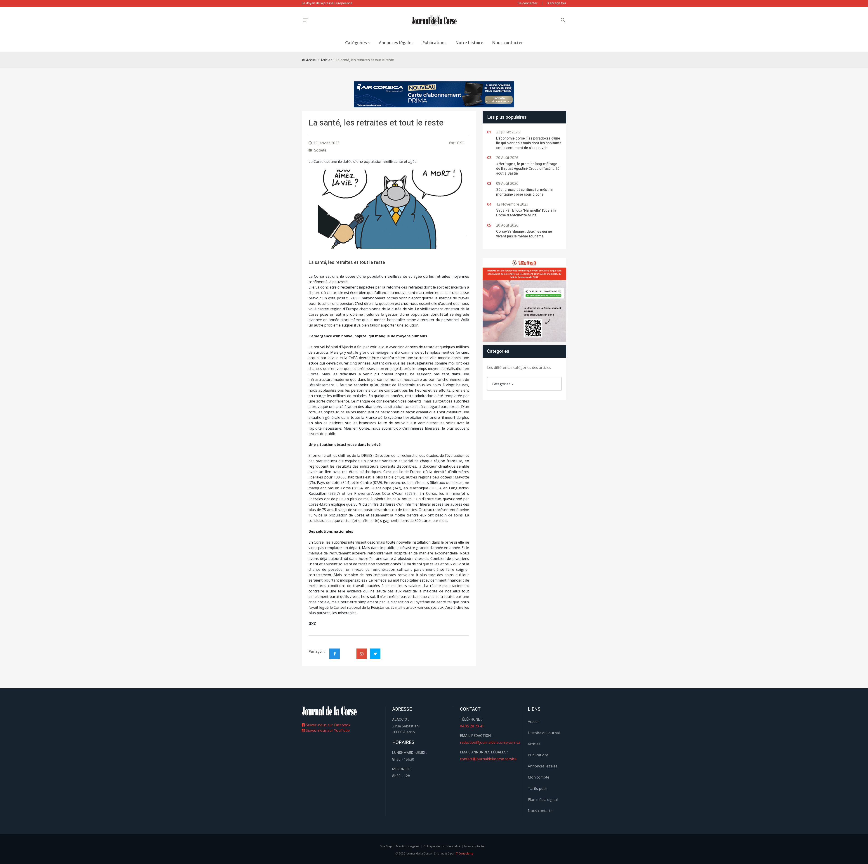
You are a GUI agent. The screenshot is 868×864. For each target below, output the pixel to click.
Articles (327, 60)
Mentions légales (408, 846)
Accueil (311, 60)
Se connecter (528, 3)
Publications (434, 42)
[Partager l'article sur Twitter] (375, 654)
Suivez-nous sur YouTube (327, 730)
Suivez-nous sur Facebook (327, 724)
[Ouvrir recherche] (305, 20)
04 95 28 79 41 (472, 726)
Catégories (356, 42)
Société (320, 150)
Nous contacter (507, 42)
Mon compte (538, 777)
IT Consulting (464, 853)
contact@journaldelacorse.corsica (488, 758)
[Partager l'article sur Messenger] (348, 650)
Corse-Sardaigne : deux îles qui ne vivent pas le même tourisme (524, 234)
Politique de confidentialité (442, 846)
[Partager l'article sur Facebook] (334, 654)
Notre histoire (469, 42)
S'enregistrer (556, 3)
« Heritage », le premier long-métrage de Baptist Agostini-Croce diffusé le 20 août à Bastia (527, 168)
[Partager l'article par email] (361, 654)
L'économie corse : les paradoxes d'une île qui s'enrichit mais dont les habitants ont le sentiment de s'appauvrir (528, 143)
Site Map (386, 846)
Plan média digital (543, 799)
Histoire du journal (544, 732)
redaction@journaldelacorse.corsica (490, 742)
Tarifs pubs (537, 788)
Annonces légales (396, 42)
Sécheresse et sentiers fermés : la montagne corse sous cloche (524, 192)
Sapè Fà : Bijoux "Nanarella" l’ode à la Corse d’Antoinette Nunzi (526, 213)
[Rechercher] (562, 20)
